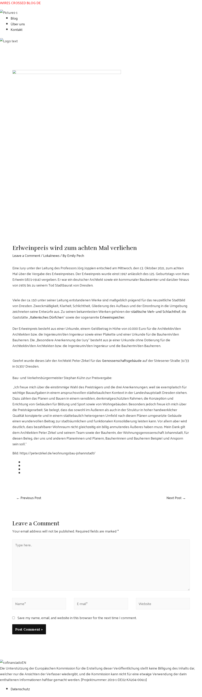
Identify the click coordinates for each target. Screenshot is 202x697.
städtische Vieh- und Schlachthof (155, 311)
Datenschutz (20, 689)
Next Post (176, 498)
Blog (14, 18)
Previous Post (28, 498)
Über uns (18, 24)
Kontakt (16, 29)
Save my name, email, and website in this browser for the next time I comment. (77, 617)
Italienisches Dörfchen (47, 317)
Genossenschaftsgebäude (122, 360)
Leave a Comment (26, 255)
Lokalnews (51, 255)
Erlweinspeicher (112, 317)
